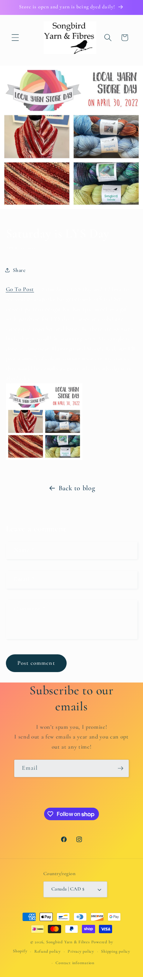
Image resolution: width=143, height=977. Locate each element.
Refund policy (47, 951)
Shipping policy (115, 951)
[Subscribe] (120, 768)
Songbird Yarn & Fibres (68, 941)
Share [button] (19, 270)
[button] (15, 37)
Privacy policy (81, 951)
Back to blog (77, 488)
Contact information (75, 962)
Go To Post (20, 289)
